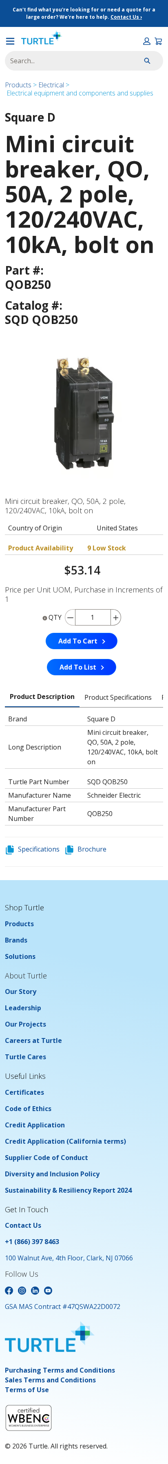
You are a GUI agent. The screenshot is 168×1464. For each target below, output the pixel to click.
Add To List (78, 667)
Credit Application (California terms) (65, 1141)
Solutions (20, 956)
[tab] (42, 697)
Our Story (20, 991)
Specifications (39, 849)
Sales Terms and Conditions (50, 1379)
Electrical (51, 84)
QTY (55, 617)
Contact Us (23, 1225)
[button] (147, 41)
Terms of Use (27, 1389)
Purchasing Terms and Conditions (60, 1370)
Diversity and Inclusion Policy (52, 1173)
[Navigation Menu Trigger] (10, 41)
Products (18, 84)
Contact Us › (126, 16)
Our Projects (25, 1024)
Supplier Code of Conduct (46, 1157)
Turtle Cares (25, 1056)
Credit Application (35, 1124)
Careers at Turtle (33, 1040)
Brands (16, 940)
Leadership (23, 1007)
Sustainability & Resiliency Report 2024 (68, 1190)
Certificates (24, 1092)
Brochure (91, 849)
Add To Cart (77, 641)
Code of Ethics (28, 1108)
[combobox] (65, 60)
